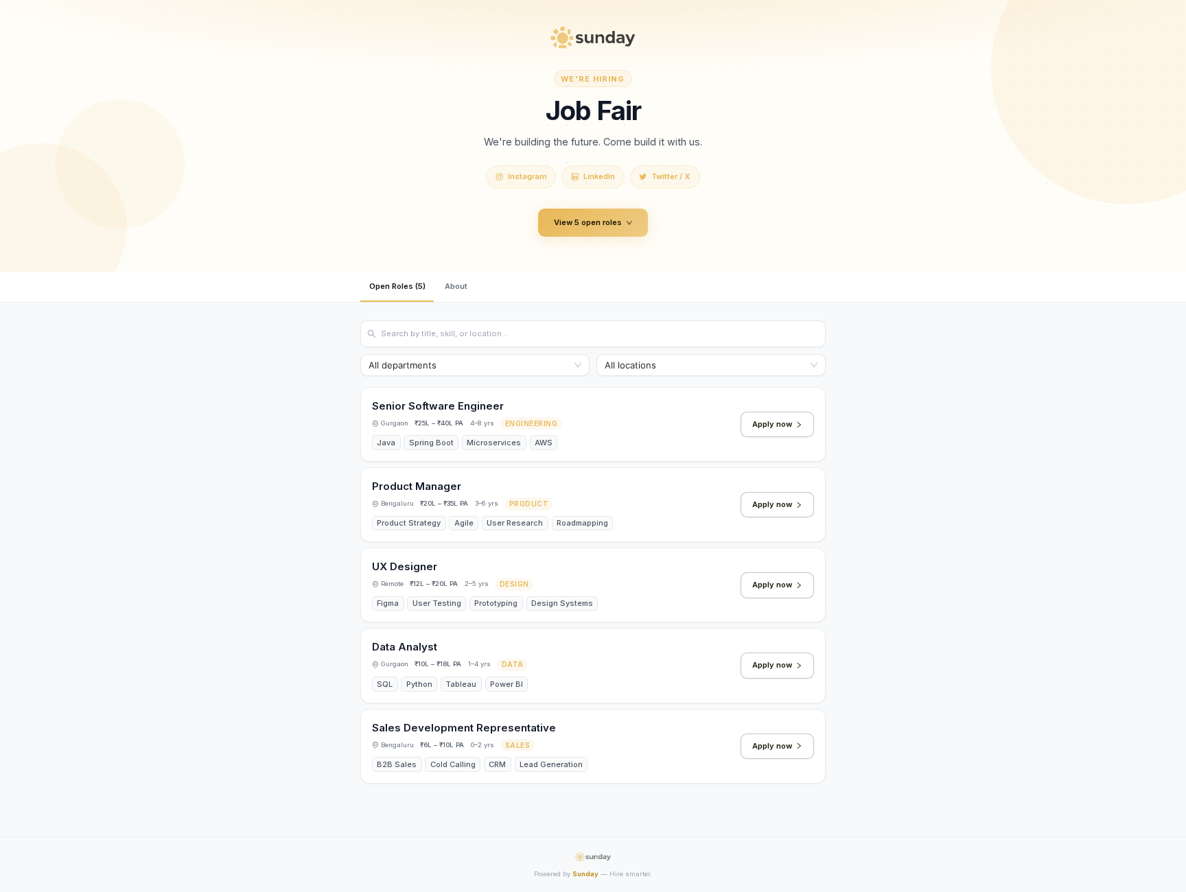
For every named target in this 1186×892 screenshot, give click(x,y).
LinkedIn (599, 176)
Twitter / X (670, 176)
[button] (593, 424)
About (456, 286)
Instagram (527, 176)
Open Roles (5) (397, 286)
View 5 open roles (588, 222)
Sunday (585, 874)
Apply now (772, 424)
